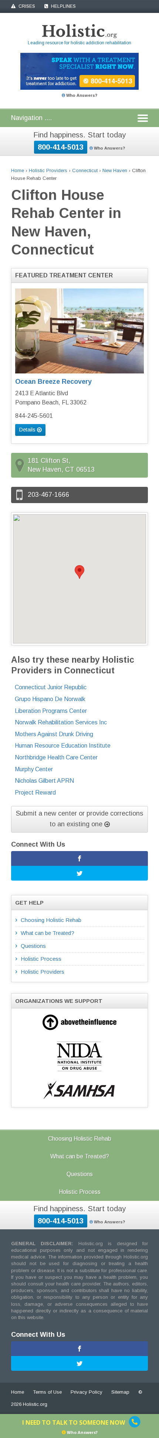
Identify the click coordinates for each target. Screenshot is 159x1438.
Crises (26, 6)
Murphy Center (34, 769)
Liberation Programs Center (51, 711)
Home (17, 170)
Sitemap (120, 1392)
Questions (33, 946)
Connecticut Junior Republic (51, 687)
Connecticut (85, 170)
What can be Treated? (47, 933)
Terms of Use (47, 1392)
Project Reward (35, 792)
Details (28, 429)
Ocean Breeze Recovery (53, 381)
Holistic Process (41, 959)
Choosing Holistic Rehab (51, 920)
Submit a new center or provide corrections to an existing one (79, 819)
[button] (79, 572)
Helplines (63, 6)
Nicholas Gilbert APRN (44, 781)
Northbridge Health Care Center (56, 757)
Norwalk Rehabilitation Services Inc (61, 722)
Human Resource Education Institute (63, 745)
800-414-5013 (61, 147)
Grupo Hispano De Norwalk (50, 699)
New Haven (114, 170)
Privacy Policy (86, 1392)
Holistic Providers (48, 170)
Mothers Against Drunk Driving (54, 734)
